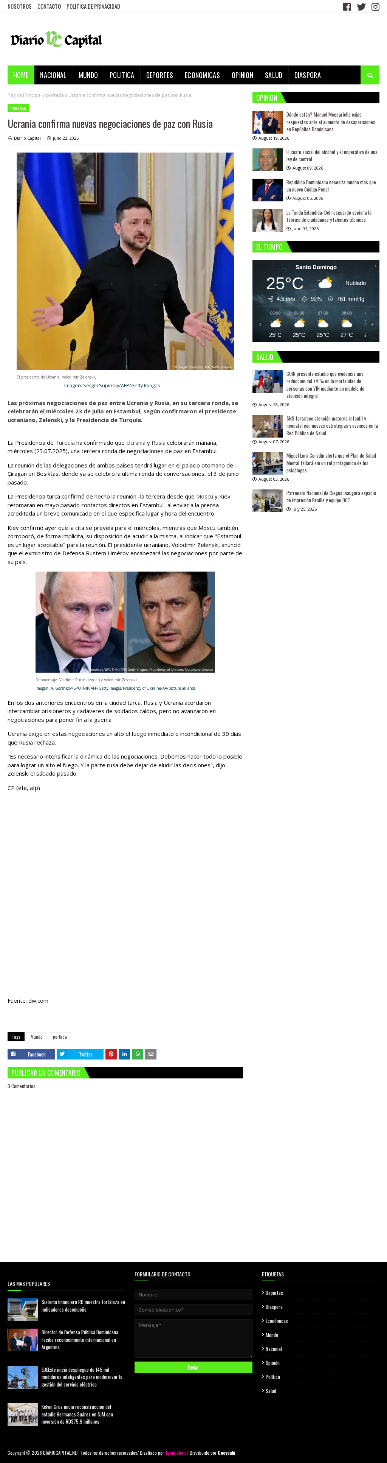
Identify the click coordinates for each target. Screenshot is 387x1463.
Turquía (65, 442)
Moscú (204, 496)
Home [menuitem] (20, 75)
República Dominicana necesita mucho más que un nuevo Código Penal (331, 185)
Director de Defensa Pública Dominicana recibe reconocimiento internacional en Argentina (80, 1339)
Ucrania (136, 442)
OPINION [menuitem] (242, 75)
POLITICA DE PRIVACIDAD (93, 6)
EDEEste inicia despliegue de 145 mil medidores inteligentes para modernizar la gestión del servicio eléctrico (82, 1377)
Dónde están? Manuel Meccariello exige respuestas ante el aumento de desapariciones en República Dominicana (330, 122)
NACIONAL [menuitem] (53, 75)
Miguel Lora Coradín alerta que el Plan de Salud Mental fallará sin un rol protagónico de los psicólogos (331, 463)
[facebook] (347, 6)
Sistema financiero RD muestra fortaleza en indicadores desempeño (83, 1305)
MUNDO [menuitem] (88, 75)
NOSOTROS (20, 6)
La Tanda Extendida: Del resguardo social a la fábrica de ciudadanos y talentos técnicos (329, 216)
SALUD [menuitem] (274, 75)
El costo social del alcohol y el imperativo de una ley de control (332, 155)
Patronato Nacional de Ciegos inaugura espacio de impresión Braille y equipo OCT (331, 496)
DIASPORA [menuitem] (307, 75)
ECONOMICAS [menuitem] (202, 75)
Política (273, 1376)
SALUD (264, 357)
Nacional (274, 1348)
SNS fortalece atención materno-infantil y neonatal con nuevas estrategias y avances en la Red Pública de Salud (332, 425)
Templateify (175, 1452)
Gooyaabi (226, 1452)
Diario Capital (27, 138)
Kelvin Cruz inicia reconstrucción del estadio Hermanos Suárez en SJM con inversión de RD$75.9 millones (77, 1414)
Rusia (159, 442)
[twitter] (361, 6)
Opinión (273, 1362)
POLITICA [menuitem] (122, 75)
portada (55, 95)
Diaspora (274, 1306)
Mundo (37, 1036)
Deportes (274, 1292)
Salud (271, 1390)
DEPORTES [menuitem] (159, 75)
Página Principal (25, 95)
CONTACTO (49, 6)
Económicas (277, 1320)
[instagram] (374, 6)
